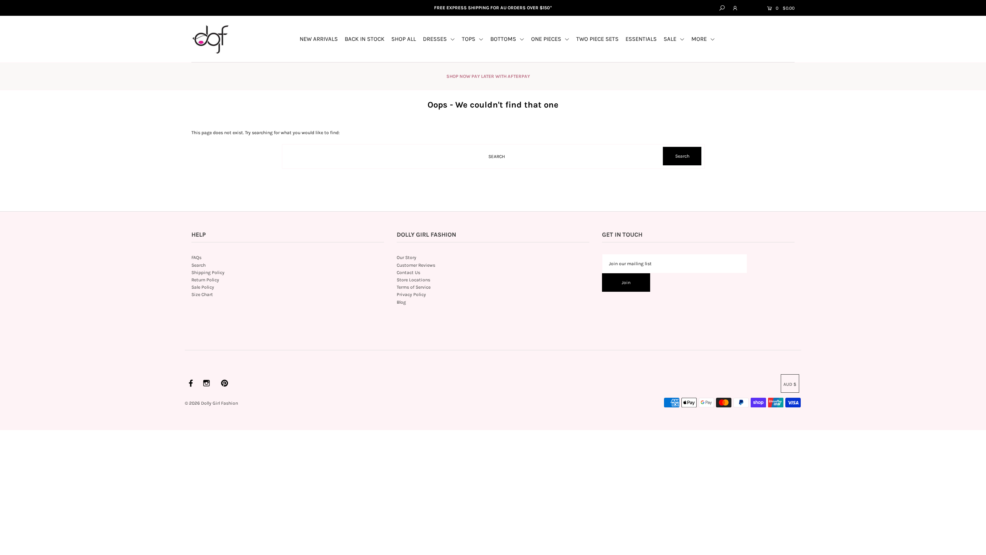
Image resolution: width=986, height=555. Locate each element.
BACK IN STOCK (364, 38)
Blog (401, 302)
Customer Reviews (416, 265)
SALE (671, 38)
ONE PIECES (547, 38)
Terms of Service (414, 287)
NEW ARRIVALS (319, 38)
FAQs (196, 257)
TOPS (469, 38)
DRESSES (435, 38)
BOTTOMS (504, 38)
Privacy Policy (411, 294)
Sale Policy (202, 287)
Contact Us (408, 272)
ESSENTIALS (641, 38)
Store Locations (413, 280)
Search (198, 265)
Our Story (406, 257)
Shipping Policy (208, 272)
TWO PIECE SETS (597, 38)
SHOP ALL (403, 38)
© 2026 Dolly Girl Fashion (211, 403)
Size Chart (202, 294)
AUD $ (751, 8)
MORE (699, 38)
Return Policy (205, 280)
